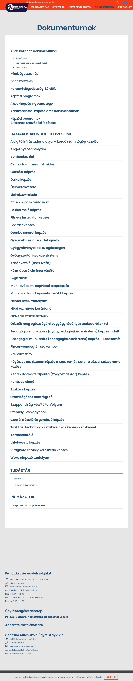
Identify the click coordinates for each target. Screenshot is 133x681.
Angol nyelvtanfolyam (28, 149)
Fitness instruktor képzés (29, 217)
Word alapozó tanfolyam (30, 457)
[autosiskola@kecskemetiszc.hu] (7, 646)
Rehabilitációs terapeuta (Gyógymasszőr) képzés (49, 374)
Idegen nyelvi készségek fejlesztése (29, 505)
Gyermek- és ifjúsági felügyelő (34, 240)
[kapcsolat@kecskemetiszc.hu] (7, 587)
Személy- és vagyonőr (28, 412)
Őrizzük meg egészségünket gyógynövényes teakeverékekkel (59, 323)
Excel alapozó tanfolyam (29, 202)
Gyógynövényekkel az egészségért (37, 248)
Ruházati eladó (22, 381)
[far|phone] (7, 643)
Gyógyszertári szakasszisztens (34, 255)
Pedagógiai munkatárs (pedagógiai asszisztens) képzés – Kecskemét (65, 339)
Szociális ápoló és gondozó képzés (37, 419)
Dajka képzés (20, 179)
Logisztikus (19, 278)
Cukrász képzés (22, 172)
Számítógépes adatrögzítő (31, 397)
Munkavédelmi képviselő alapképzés (39, 286)
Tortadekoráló (21, 435)
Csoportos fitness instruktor (32, 164)
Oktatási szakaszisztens (29, 316)
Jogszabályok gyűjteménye (25, 485)
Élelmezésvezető (23, 187)
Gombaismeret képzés (28, 232)
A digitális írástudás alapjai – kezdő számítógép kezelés (54, 141)
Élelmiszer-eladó (23, 194)
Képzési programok (25, 118)
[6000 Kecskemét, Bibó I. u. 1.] (7, 639)
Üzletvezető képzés (25, 442)
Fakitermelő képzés (25, 210)
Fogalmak (17, 478)
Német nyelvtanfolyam (28, 301)
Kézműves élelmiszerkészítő (32, 270)
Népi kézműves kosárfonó (30, 308)
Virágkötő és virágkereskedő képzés (39, 450)
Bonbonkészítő (22, 156)
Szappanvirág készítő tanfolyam (36, 404)
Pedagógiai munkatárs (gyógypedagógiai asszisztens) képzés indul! (64, 331)
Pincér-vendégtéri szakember (34, 346)
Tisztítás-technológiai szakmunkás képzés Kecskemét (53, 427)
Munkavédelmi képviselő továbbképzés (41, 293)
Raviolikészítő (21, 354)
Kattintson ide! (17, 583)
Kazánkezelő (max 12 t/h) (30, 263)
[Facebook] (125, 2)
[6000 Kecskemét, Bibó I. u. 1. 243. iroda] (7, 579)
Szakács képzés (22, 389)
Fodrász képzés (22, 225)
